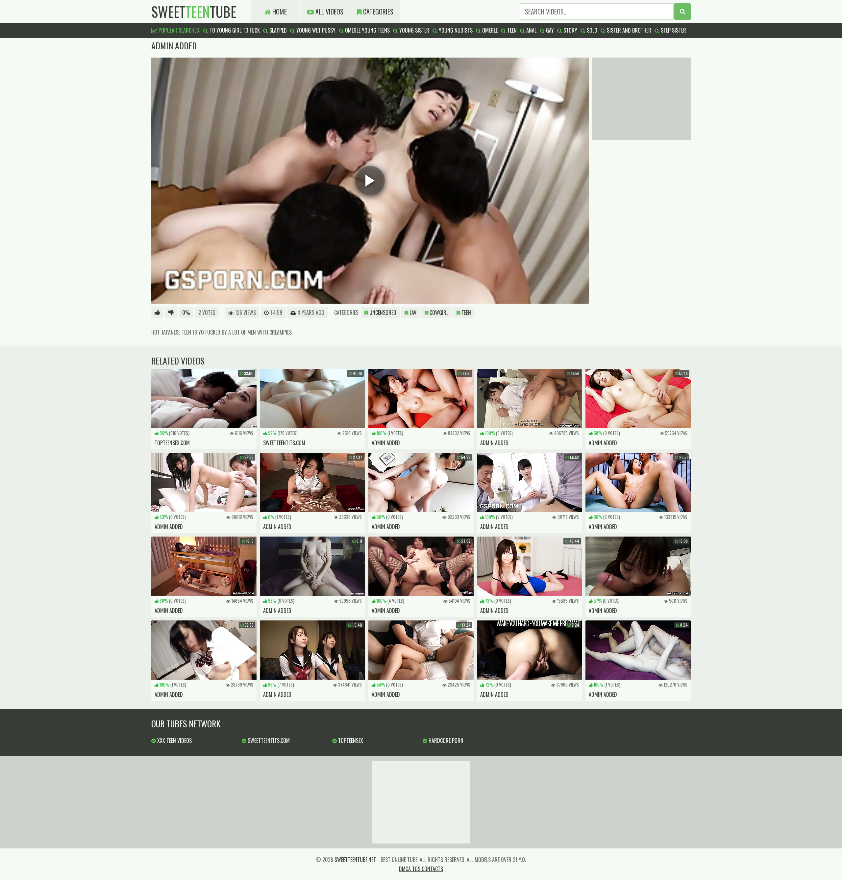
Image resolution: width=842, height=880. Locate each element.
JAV (412, 312)
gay (549, 30)
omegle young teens (367, 30)
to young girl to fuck (234, 30)
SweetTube (193, 11)
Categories (377, 11)
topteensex (350, 740)
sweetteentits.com (268, 740)
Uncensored (382, 312)
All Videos (328, 11)
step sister (672, 30)
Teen (465, 312)
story (569, 30)
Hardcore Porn (445, 740)
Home (279, 11)
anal (530, 30)
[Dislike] (171, 312)
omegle (489, 30)
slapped (277, 30)
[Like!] (157, 312)
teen (511, 30)
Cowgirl (438, 312)
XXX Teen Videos (174, 740)
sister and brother (628, 30)
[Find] (682, 11)
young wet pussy (315, 30)
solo (591, 30)
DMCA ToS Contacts (421, 869)
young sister (413, 30)
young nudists (455, 30)
